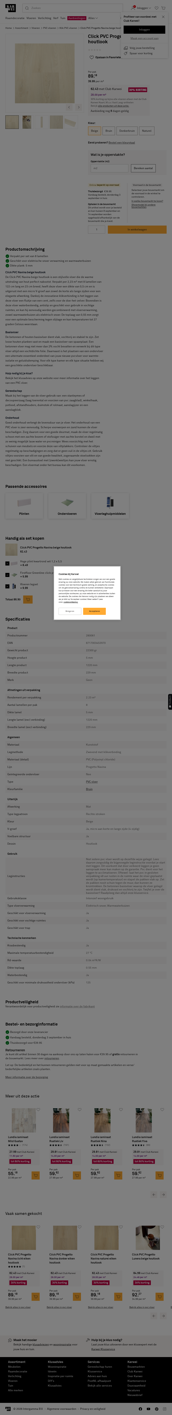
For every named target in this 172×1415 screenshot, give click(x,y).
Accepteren (94, 611)
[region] (87, 593)
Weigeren (70, 611)
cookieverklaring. (70, 602)
